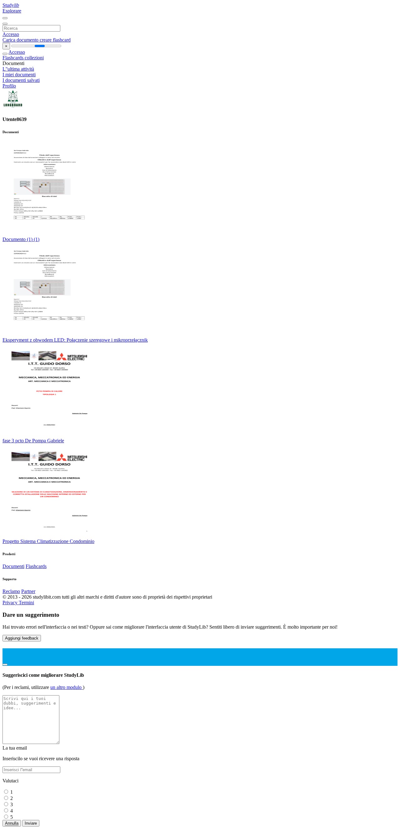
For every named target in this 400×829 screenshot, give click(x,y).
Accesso (10, 34)
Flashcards (13, 57)
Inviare (31, 823)
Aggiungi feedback (21, 638)
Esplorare (11, 10)
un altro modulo (66, 687)
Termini (26, 602)
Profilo (9, 85)
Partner (28, 591)
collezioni (34, 57)
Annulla (11, 823)
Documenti (13, 566)
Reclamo (11, 591)
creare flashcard (55, 40)
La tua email (14, 748)
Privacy (10, 602)
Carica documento (21, 40)
